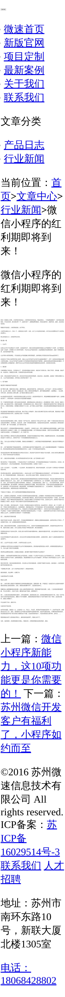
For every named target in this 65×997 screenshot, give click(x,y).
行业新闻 (21, 210)
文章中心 (37, 196)
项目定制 (24, 56)
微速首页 (24, 29)
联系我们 (24, 97)
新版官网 (24, 42)
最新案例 (24, 70)
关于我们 (24, 83)
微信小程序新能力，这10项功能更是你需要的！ (31, 666)
